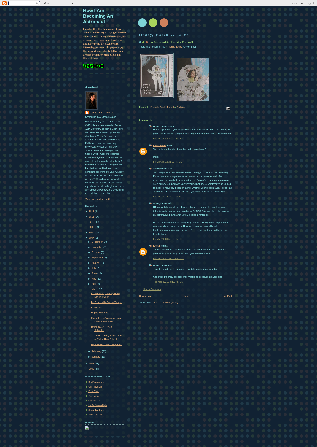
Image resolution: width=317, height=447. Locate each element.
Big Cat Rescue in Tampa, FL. (106, 344)
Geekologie (94, 396)
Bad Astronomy (96, 382)
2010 (92, 222)
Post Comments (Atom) (166, 302)
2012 (92, 211)
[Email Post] (228, 108)
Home (186, 296)
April (94, 284)
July (94, 268)
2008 (92, 232)
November (97, 247)
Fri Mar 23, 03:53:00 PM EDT (168, 239)
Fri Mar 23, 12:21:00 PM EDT (168, 162)
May (94, 278)
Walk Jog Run (95, 414)
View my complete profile (98, 199)
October (96, 252)
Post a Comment (152, 289)
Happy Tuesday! (100, 312)
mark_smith (159, 145)
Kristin (157, 245)
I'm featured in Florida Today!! (106, 302)
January (96, 356)
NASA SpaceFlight (97, 405)
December (97, 241)
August (96, 263)
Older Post (226, 296)
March (95, 289)
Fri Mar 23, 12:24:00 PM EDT (168, 196)
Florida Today (175, 46)
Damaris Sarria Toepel (101, 112)
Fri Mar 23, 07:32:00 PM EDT (168, 258)
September (98, 257)
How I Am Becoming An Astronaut (98, 16)
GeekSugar (94, 400)
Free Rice (93, 391)
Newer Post (145, 296)
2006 (92, 363)
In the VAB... (97, 307)
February (97, 351)
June (94, 273)
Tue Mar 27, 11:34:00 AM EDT (169, 281)
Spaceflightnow (96, 410)
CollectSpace (95, 386)
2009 (92, 227)
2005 (92, 368)
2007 (92, 237)
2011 (92, 216)
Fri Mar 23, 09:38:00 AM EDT (168, 138)
